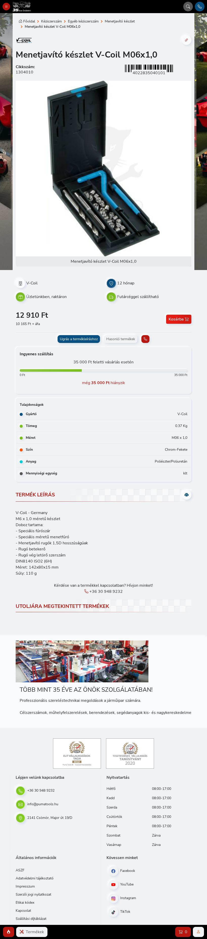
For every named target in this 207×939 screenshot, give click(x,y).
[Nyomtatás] (186, 495)
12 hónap (125, 283)
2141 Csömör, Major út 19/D (49, 817)
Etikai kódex (25, 902)
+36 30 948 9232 (105, 591)
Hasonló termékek (120, 339)
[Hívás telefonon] (199, 6)
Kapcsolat (23, 910)
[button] (8, 932)
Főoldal (29, 21)
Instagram (127, 898)
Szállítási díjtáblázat (31, 918)
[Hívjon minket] (145, 339)
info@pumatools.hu (42, 804)
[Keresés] (188, 6)
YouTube (126, 884)
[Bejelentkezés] (198, 932)
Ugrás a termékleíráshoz (79, 339)
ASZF (20, 870)
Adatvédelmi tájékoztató (35, 878)
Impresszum (25, 886)
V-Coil (32, 283)
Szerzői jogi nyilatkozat (33, 894)
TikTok (124, 911)
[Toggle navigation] (6, 6)
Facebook (127, 870)
